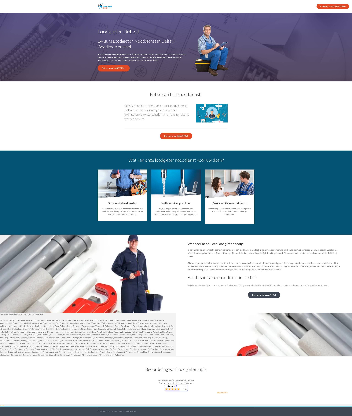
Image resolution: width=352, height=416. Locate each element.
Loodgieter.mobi (116, 411)
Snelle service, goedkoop (176, 203)
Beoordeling (222, 392)
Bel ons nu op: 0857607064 (334, 6)
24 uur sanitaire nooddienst (229, 203)
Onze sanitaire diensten (122, 203)
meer (2, 405)
